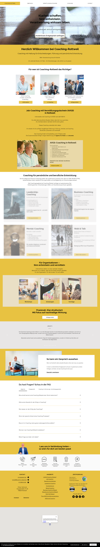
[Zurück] (7, 335)
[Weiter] (92, 335)
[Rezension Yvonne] (55, 345)
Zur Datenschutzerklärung (8, 545)
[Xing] (77, 496)
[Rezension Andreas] (49, 345)
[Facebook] (83, 496)
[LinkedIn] (73, 496)
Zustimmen (93, 544)
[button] (70, 3)
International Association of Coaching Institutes (74, 479)
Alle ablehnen (85, 544)
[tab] (23, 389)
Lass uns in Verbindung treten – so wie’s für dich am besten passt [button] (55, 447)
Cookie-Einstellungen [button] (75, 544)
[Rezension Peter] (47, 345)
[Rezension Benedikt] (52, 345)
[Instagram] (80, 496)
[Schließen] (98, 544)
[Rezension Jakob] (44, 345)
